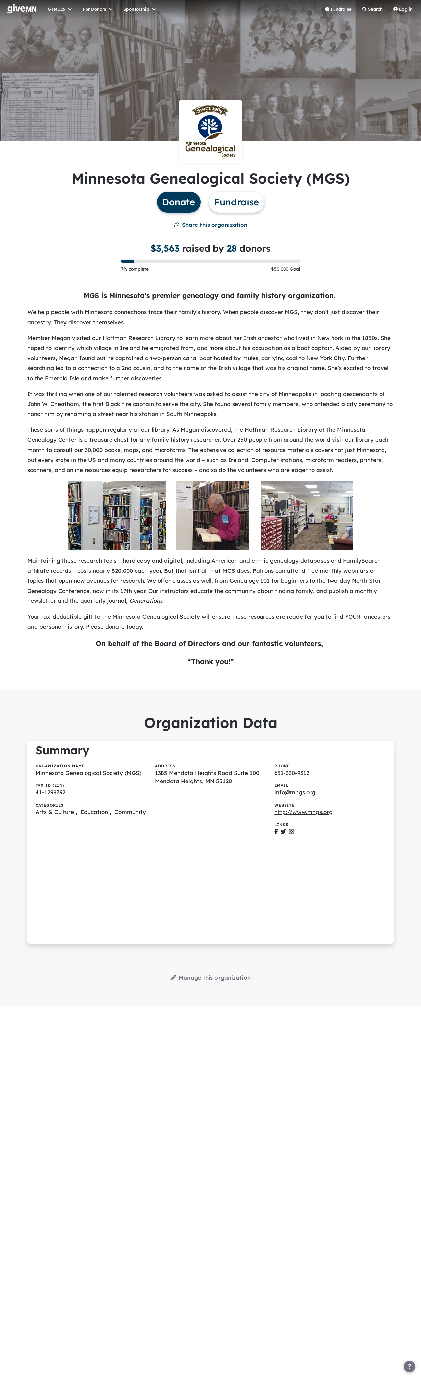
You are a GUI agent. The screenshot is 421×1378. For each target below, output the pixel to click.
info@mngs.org (294, 792)
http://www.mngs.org (303, 811)
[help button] (409, 1366)
